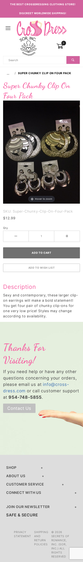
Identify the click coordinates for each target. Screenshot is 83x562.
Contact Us (19, 408)
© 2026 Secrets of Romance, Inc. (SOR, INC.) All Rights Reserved (60, 544)
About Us (15, 476)
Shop (11, 468)
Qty (5, 227)
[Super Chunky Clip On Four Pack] (41, 152)
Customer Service (25, 484)
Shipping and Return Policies (41, 538)
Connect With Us (23, 493)
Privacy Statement (22, 534)
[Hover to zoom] (41, 152)
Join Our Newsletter (28, 507)
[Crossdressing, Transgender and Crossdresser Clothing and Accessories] (41, 28)
